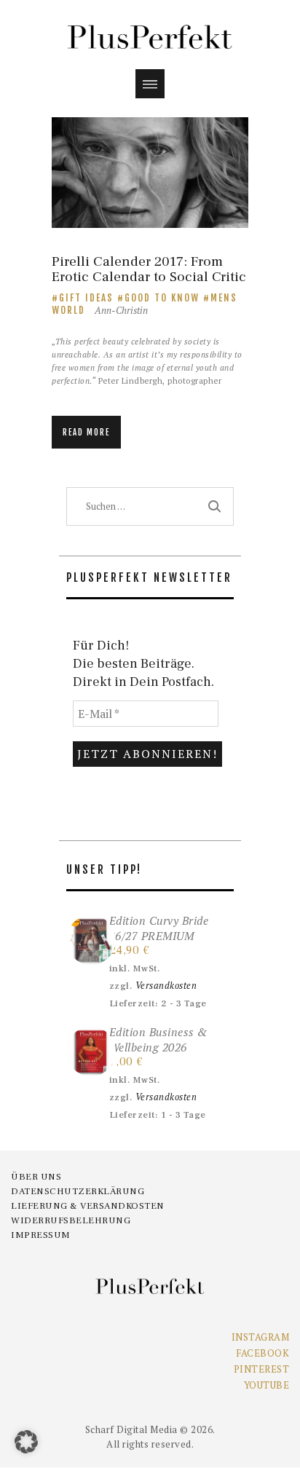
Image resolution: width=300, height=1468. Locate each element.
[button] (26, 1442)
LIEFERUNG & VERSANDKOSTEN (88, 1206)
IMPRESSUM (41, 1235)
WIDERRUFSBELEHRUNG (70, 1220)
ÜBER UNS (36, 1177)
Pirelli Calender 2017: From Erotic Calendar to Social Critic (149, 269)
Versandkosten (166, 985)
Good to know (162, 298)
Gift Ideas (86, 298)
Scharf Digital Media (131, 1429)
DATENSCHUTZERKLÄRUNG (77, 1191)
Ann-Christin (121, 310)
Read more (86, 432)
